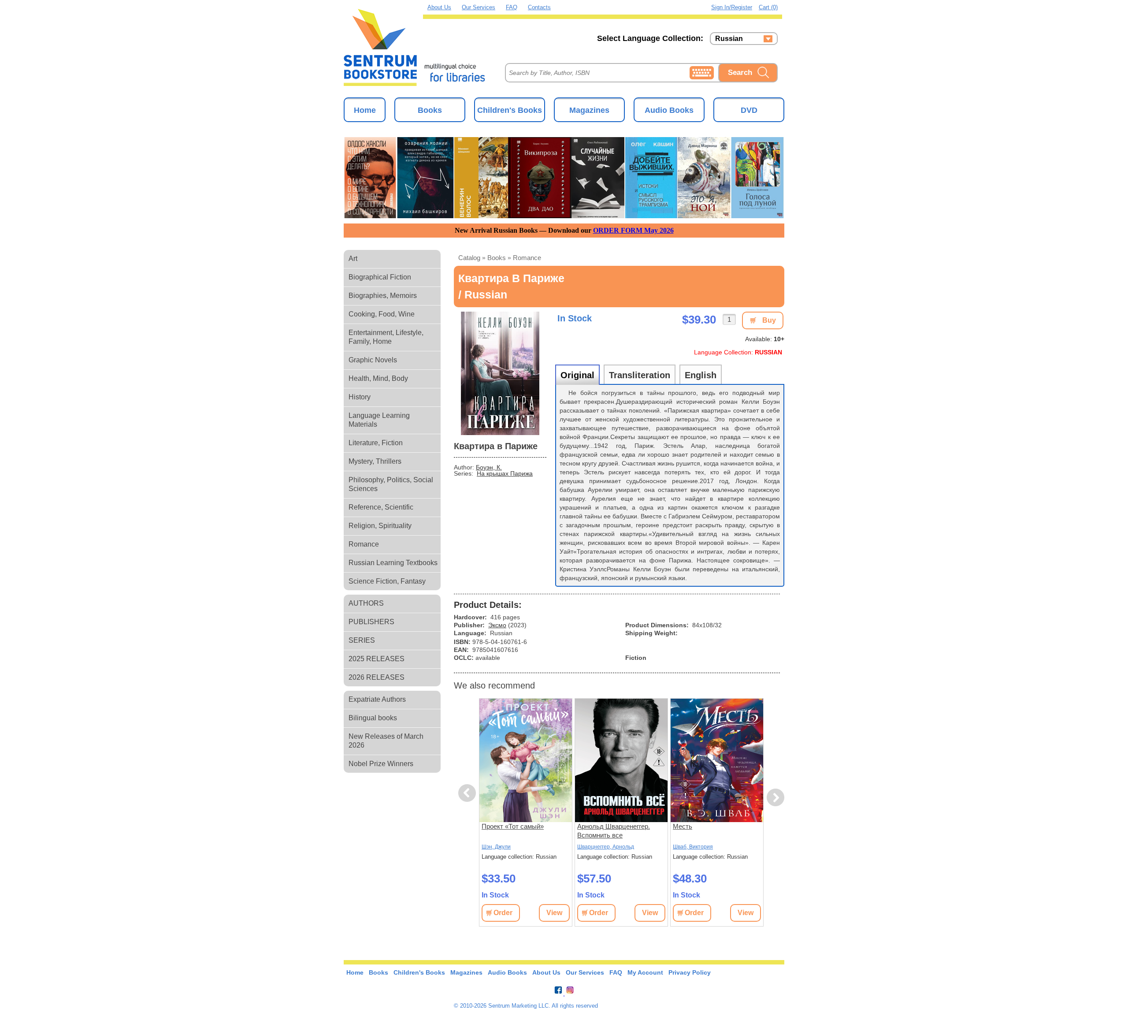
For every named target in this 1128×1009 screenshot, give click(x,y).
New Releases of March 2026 (386, 741)
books (496, 257)
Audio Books (669, 110)
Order (503, 912)
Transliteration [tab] (639, 375)
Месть (682, 826)
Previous (468, 793)
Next (776, 797)
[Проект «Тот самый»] (525, 760)
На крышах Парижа (505, 473)
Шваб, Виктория (693, 847)
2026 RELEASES (376, 677)
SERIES (362, 640)
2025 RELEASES (376, 659)
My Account (645, 972)
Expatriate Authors (377, 699)
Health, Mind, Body (378, 378)
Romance (364, 544)
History (360, 397)
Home (365, 110)
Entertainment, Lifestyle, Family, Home (386, 337)
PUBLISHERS (371, 622)
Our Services (478, 7)
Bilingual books (373, 718)
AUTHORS (366, 603)
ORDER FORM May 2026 (633, 230)
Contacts (539, 7)
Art (353, 258)
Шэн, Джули (496, 847)
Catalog (469, 257)
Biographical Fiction (380, 277)
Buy (769, 320)
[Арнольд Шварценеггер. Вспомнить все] (621, 760)
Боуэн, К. (489, 467)
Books (430, 110)
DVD (749, 110)
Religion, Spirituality (380, 525)
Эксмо (497, 625)
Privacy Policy (689, 972)
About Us (439, 7)
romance (527, 257)
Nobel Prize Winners (381, 763)
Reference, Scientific (381, 507)
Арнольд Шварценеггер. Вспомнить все (613, 831)
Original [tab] (577, 375)
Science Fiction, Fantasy (387, 581)
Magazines (589, 110)
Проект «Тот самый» (513, 826)
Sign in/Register (731, 7)
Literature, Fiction (376, 443)
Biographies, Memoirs (383, 295)
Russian (729, 38)
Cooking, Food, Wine (382, 314)
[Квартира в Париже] (500, 373)
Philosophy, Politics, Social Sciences (391, 484)
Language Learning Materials (379, 420)
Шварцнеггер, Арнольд (605, 847)
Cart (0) (768, 7)
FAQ (511, 7)
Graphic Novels (373, 360)
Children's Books (509, 110)
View (554, 912)
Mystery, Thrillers (375, 461)
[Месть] (717, 760)
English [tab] (700, 375)
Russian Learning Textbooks (393, 562)
